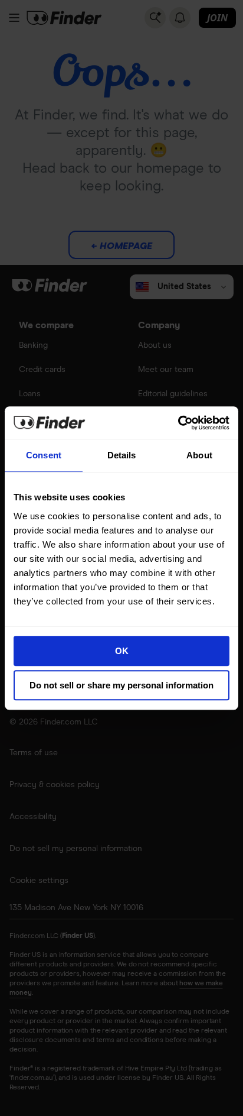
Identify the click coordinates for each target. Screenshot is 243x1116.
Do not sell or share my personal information (121, 685)
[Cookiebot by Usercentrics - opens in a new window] (177, 423)
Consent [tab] (43, 455)
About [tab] (199, 455)
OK (122, 651)
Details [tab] (121, 455)
